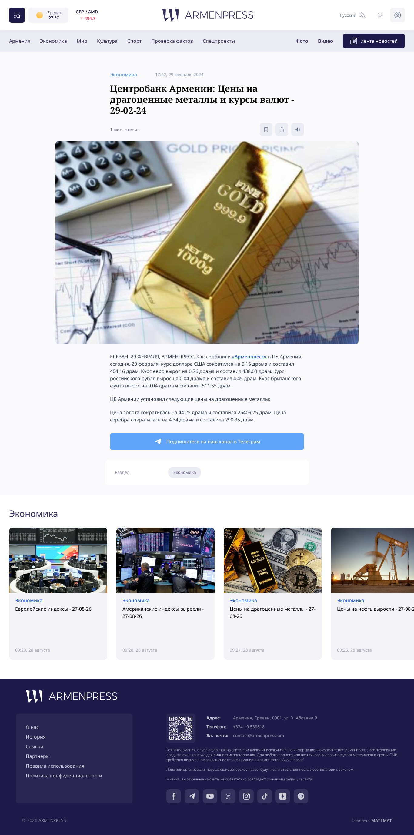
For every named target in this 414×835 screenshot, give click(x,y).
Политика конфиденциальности (64, 775)
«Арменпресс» (249, 356)
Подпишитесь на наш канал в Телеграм (213, 441)
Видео (325, 41)
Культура (107, 41)
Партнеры (38, 756)
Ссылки (34, 746)
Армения (19, 41)
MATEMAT (381, 820)
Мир (82, 41)
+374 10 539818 (249, 726)
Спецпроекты (219, 41)
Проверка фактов (172, 41)
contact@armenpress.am (258, 735)
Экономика (53, 41)
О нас (32, 727)
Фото (301, 41)
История (36, 736)
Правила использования (55, 766)
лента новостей (379, 41)
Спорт (134, 41)
